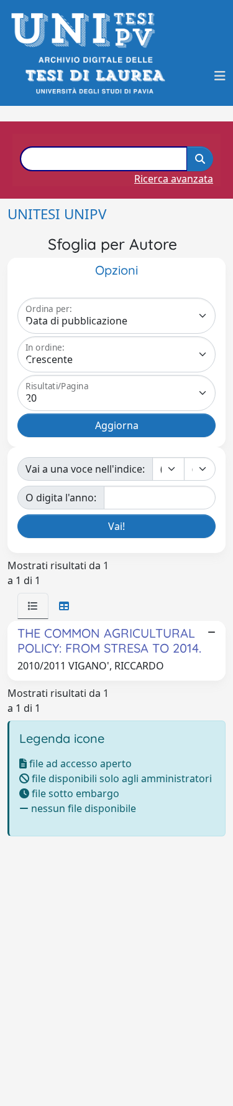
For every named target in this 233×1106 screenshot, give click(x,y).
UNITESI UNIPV (56, 214)
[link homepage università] (94, 75)
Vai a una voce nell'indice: (85, 469)
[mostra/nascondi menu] (220, 76)
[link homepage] (86, 30)
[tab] (32, 606)
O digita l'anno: (60, 497)
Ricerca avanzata (173, 179)
